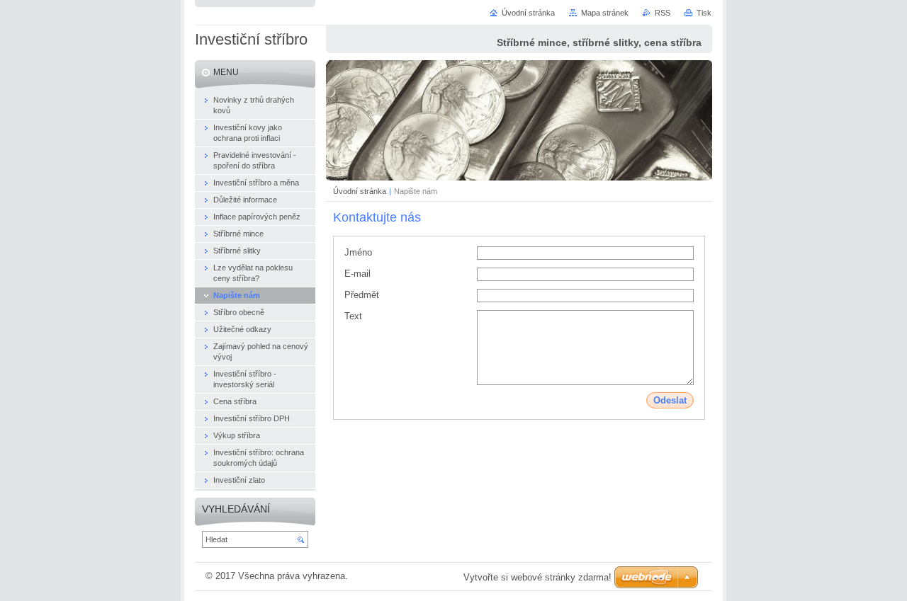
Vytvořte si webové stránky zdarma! (537, 577)
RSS (662, 12)
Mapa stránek (605, 12)
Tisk (704, 12)
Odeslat (670, 400)
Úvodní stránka (359, 191)
